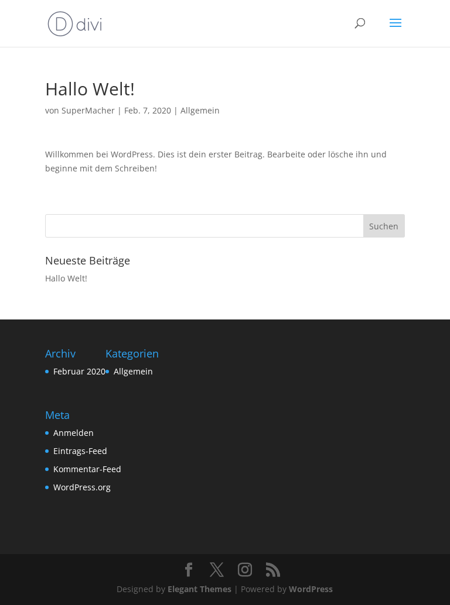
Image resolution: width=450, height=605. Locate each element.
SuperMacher (88, 110)
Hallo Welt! (66, 278)
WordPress (311, 588)
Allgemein (200, 110)
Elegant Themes (199, 588)
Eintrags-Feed (80, 450)
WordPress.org (82, 487)
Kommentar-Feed (87, 469)
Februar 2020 (79, 371)
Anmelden (73, 432)
